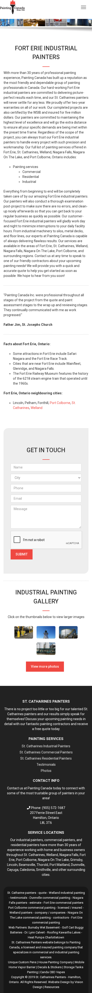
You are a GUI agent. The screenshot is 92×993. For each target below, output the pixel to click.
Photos (46, 771)
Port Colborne (60, 403)
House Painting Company (55, 962)
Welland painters (20, 912)
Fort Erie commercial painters (63, 902)
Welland (36, 408)
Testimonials (46, 764)
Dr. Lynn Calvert (35, 932)
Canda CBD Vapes (52, 972)
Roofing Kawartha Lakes (63, 932)
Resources (52, 987)
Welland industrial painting (67, 892)
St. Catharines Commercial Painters (46, 752)
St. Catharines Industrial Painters (46, 746)
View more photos (45, 666)
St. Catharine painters (21, 892)
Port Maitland (60, 865)
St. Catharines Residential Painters (46, 758)
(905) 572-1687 (53, 808)
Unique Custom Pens (22, 962)
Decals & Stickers (50, 967)
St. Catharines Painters (51, 977)
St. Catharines (34, 855)
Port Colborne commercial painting (31, 907)
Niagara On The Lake (53, 860)
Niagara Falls (68, 855)
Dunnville (77, 865)
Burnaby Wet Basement (44, 927)
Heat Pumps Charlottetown (46, 937)
